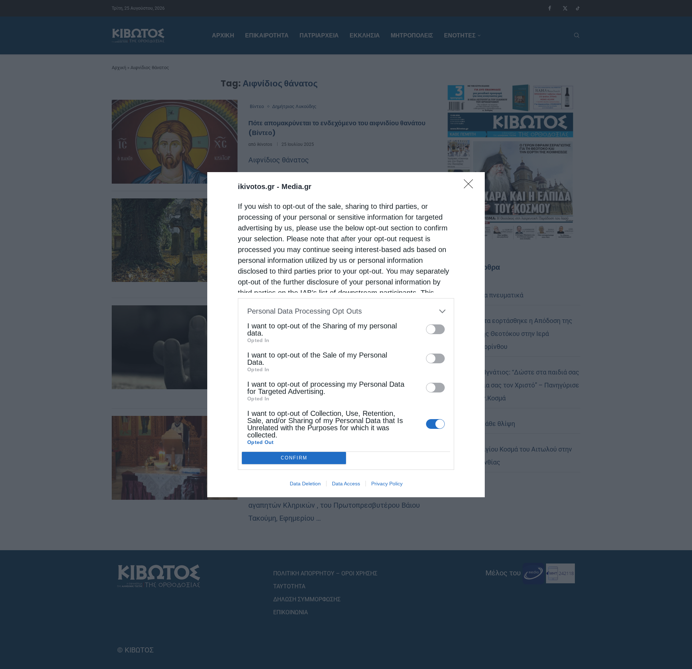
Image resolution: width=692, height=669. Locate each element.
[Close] (471, 186)
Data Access (346, 483)
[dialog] (346, 334)
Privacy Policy (387, 483)
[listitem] (346, 311)
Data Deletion (305, 483)
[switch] (435, 329)
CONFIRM (294, 458)
